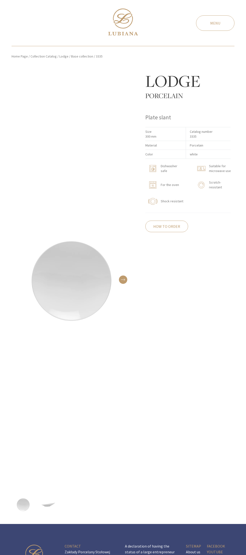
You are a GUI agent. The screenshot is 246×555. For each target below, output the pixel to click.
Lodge (63, 56)
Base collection (82, 56)
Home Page (20, 56)
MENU (215, 23)
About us (193, 551)
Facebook (216, 546)
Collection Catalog (44, 56)
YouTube (215, 551)
